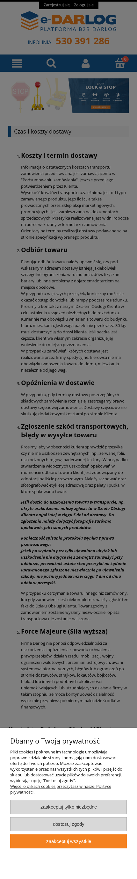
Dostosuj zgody (68, 824)
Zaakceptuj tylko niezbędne (68, 807)
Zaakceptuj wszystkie (68, 841)
